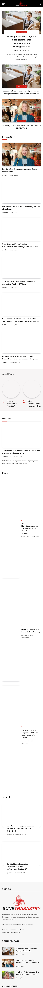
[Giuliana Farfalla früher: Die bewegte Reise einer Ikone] (21, 191)
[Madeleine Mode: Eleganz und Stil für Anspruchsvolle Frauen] (11, 735)
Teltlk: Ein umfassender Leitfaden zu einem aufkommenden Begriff (17, 866)
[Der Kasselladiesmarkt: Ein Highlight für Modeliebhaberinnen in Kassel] (11, 528)
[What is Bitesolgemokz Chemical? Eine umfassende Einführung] (32, 389)
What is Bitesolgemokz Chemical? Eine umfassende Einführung (34, 406)
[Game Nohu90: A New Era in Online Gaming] (11, 631)
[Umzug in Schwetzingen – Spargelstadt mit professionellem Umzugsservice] (21, 22)
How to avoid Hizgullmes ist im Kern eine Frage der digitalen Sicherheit (20, 828)
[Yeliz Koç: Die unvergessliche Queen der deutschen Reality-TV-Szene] (21, 266)
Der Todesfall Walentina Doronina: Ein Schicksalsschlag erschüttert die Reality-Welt (20, 321)
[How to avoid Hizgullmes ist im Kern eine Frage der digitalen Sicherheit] (21, 814)
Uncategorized (21, 86)
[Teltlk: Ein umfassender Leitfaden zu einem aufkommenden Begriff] (21, 853)
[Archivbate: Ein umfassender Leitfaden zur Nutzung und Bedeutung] (21, 436)
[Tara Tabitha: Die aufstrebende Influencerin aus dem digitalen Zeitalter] (21, 229)
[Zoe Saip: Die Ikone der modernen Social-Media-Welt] (21, 110)
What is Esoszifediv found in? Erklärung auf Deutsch (12, 406)
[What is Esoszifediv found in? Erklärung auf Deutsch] (11, 389)
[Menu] (3, 3)
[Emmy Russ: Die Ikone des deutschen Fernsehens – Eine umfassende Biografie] (21, 341)
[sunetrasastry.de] (21, 3)
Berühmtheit (21, 121)
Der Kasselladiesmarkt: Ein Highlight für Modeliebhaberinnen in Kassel (30, 528)
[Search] (39, 3)
